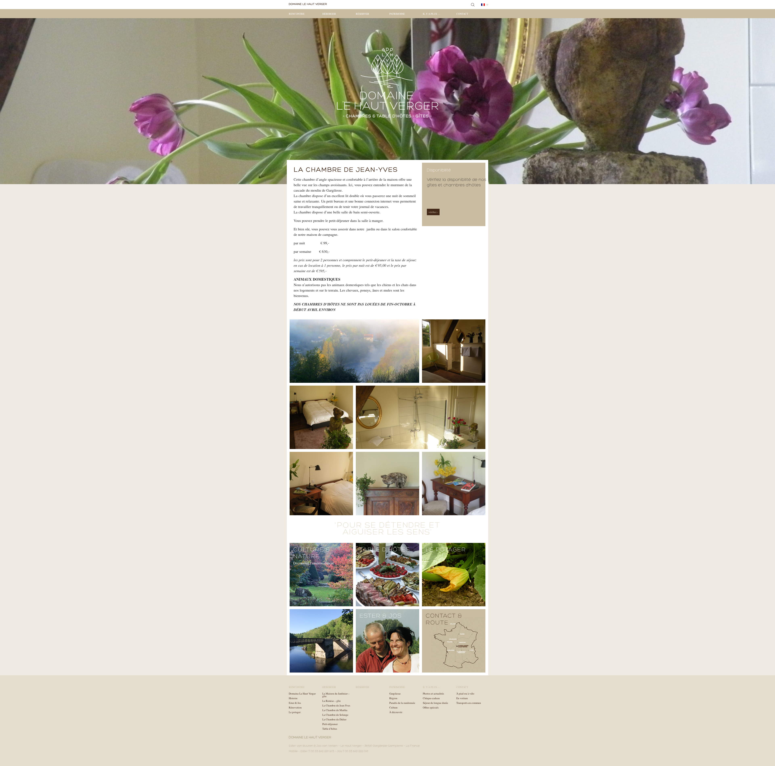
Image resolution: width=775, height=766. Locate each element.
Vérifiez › (433, 212)
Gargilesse (395, 693)
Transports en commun (468, 703)
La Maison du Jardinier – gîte (336, 695)
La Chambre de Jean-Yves (336, 705)
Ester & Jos (295, 703)
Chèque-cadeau (431, 698)
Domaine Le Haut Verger (302, 693)
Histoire (293, 698)
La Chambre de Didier (334, 719)
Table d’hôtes (329, 728)
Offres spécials (431, 707)
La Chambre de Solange (335, 715)
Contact (462, 14)
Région (393, 698)
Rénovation (295, 707)
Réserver (362, 14)
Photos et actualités (433, 693)
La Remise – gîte (331, 701)
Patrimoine (397, 14)
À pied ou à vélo (465, 693)
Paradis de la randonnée (402, 703)
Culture (393, 707)
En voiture (462, 698)
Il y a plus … (431, 14)
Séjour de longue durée (435, 703)
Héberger (329, 14)
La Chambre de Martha (334, 710)
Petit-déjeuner (330, 724)
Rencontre (297, 14)
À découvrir (395, 712)
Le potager (295, 712)
